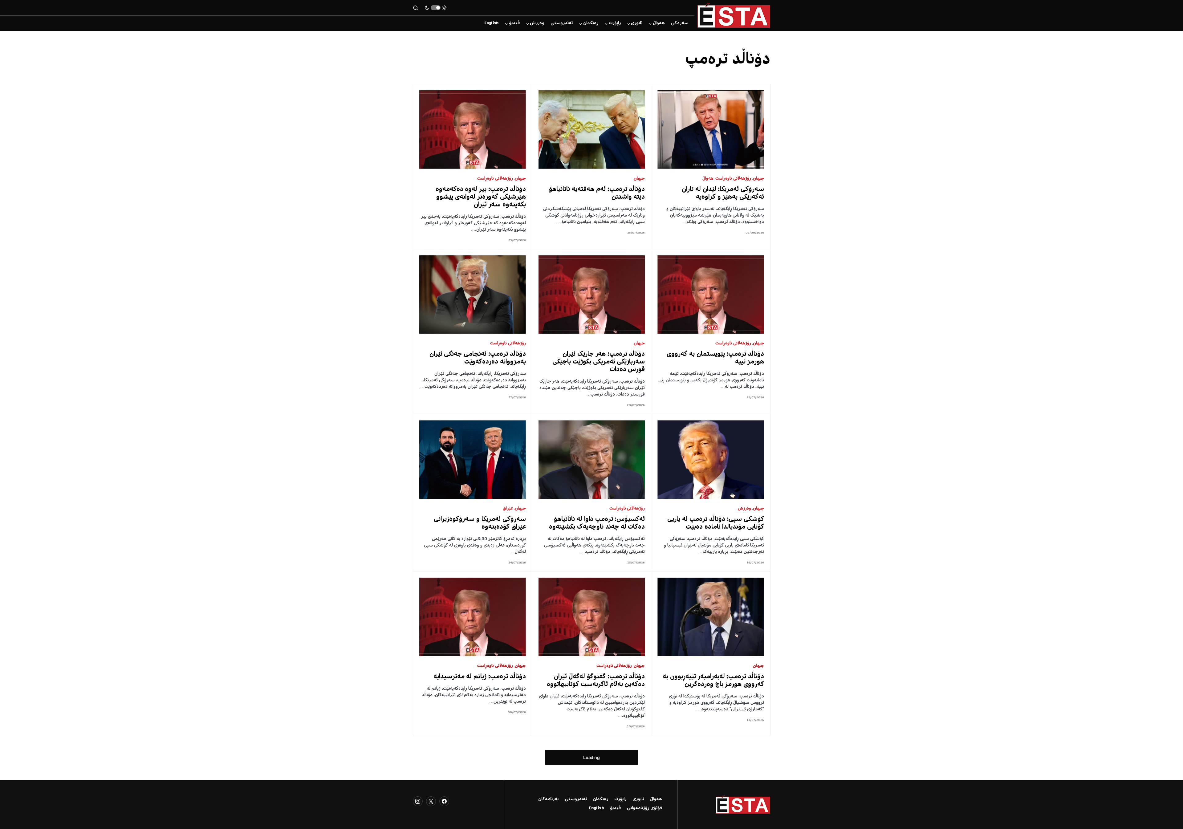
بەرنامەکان (548, 799)
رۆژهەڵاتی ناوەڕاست (733, 179)
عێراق (508, 509)
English (596, 808)
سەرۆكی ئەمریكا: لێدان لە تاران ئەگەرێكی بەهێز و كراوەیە (723, 193)
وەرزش (744, 509)
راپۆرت (620, 799)
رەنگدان (600, 799)
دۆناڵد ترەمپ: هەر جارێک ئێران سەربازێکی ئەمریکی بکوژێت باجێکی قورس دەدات (598, 362)
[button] (436, 8)
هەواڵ (707, 179)
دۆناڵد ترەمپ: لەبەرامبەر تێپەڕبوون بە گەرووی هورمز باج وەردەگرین (713, 681)
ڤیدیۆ (615, 808)
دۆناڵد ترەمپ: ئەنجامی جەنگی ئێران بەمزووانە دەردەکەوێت (477, 358)
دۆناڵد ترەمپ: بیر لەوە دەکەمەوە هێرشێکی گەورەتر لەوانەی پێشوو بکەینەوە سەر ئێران (481, 197)
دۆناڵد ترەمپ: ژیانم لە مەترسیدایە (479, 677)
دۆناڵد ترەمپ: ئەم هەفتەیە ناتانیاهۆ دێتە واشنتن (597, 193)
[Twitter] (431, 801)
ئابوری (638, 799)
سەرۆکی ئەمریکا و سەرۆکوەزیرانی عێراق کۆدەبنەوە (480, 523)
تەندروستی (576, 799)
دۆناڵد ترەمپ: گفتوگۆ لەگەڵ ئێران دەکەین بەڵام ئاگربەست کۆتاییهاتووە (596, 681)
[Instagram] (418, 801)
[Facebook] (444, 801)
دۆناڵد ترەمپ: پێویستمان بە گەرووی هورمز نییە (715, 358)
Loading (591, 757)
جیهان (758, 179)
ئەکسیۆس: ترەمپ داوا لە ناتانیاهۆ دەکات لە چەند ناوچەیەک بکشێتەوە (597, 523)
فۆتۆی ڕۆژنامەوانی (644, 808)
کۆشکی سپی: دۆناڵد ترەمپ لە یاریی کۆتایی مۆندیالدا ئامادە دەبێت (715, 523)
